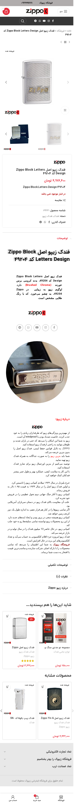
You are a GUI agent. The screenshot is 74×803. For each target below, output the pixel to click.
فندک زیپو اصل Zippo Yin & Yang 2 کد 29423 (55, 720)
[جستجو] (22, 21)
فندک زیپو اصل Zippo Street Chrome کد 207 (22, 649)
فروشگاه (61, 31)
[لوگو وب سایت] (37, 11)
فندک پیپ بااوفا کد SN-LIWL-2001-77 (22, 720)
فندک (56, 216)
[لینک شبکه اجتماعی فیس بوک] (53, 21)
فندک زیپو (47, 216)
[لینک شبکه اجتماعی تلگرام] (35, 21)
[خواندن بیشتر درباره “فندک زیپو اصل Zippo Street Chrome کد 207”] (7, 616)
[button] (68, 82)
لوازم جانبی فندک (62, 652)
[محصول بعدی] (61, 42)
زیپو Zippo (29, 656)
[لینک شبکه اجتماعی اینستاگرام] (49, 21)
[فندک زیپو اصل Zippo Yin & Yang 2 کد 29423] (54, 698)
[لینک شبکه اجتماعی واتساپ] (40, 21)
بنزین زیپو (56, 456)
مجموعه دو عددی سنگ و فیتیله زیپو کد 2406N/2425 (56, 649)
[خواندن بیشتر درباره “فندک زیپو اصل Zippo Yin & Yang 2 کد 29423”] (43, 687)
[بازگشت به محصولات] (65, 42)
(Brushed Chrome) (38, 285)
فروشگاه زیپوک (61, 544)
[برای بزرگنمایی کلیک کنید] (65, 110)
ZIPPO (66, 448)
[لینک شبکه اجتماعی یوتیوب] (44, 21)
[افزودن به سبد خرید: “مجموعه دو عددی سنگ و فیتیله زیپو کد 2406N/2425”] (43, 616)
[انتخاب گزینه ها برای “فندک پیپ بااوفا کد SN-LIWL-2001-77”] (7, 687)
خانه (69, 31)
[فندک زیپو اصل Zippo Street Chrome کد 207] (19, 628)
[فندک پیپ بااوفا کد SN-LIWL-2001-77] (19, 698)
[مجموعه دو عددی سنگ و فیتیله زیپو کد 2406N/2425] (54, 628)
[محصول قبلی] (69, 42)
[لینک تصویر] (37, 313)
